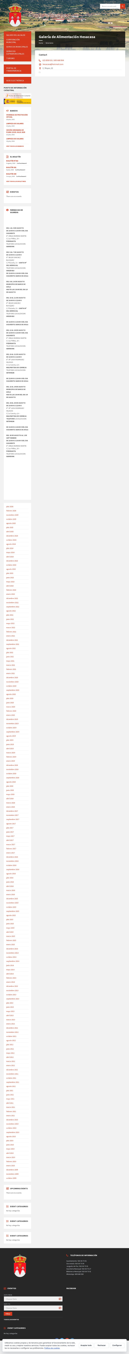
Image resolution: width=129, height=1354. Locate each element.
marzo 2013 (10, 1019)
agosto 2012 (11, 1040)
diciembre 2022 (12, 598)
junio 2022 (10, 619)
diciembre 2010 (12, 1120)
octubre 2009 (11, 1178)
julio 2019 (9, 740)
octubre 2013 (11, 994)
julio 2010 (9, 1140)
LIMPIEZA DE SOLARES (15, 123)
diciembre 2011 (12, 1070)
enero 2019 (10, 761)
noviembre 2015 (12, 903)
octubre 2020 (11, 686)
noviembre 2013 (12, 990)
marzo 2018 (10, 803)
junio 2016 (10, 882)
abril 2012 (9, 1057)
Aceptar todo (86, 1345)
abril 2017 (9, 840)
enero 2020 (10, 715)
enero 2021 (10, 673)
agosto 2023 (11, 569)
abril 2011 (9, 1103)
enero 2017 (10, 853)
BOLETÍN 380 (11, 174)
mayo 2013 (10, 1011)
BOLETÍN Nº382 (12, 161)
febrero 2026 (11, 511)
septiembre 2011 (12, 1082)
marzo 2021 (10, 665)
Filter (8, 1314)
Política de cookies (52, 1348)
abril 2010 (9, 1153)
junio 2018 (10, 790)
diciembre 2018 (12, 765)
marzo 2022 (10, 627)
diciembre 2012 (12, 1028)
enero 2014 (10, 982)
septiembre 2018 (12, 777)
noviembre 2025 (12, 515)
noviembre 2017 (12, 815)
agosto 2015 (11, 915)
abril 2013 (9, 1015)
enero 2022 (10, 636)
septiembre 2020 (12, 690)
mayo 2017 (10, 836)
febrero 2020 (11, 711)
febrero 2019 (11, 757)
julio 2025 (9, 527)
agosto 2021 (11, 648)
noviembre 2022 (12, 602)
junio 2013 (10, 1007)
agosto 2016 (11, 873)
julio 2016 (9, 878)
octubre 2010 (11, 1128)
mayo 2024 (10, 552)
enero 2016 (10, 894)
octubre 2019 (11, 727)
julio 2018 (9, 786)
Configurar (117, 1345)
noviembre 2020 (12, 682)
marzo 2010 (10, 1157)
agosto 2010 (11, 1136)
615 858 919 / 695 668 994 (53, 60)
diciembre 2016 (12, 857)
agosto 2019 (11, 736)
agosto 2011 (11, 1086)
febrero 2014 (11, 978)
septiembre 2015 (12, 911)
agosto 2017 (11, 823)
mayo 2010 (10, 1149)
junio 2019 (10, 744)
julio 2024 (9, 548)
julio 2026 (9, 506)
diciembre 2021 (12, 640)
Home (41, 43)
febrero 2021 (11, 669)
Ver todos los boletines (16, 181)
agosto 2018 (11, 782)
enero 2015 (10, 944)
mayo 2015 (10, 928)
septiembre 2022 (12, 607)
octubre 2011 (11, 1078)
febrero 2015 (11, 940)
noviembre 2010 (12, 1124)
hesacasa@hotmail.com (53, 64)
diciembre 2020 (12, 677)
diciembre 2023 (12, 561)
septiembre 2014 (12, 961)
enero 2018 (10, 807)
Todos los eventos (11, 1319)
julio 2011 (9, 1090)
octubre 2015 (11, 907)
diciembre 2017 (12, 811)
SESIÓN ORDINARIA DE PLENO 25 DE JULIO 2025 (15, 131)
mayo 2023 (10, 582)
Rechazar (102, 1345)
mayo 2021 (10, 661)
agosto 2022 (11, 611)
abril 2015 (9, 932)
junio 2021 (10, 657)
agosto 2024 (11, 544)
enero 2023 (10, 594)
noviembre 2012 (12, 1032)
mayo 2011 (10, 1099)
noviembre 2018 (12, 769)
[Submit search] (122, 6)
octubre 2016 (11, 865)
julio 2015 (9, 919)
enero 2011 (10, 1115)
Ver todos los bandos (15, 146)
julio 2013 (9, 1003)
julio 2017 (9, 828)
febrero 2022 (11, 632)
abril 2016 (9, 886)
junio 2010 (10, 1145)
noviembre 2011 (12, 1074)
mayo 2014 (10, 969)
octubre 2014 (11, 957)
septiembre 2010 (12, 1132)
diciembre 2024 (12, 536)
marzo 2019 (10, 752)
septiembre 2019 (12, 732)
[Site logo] (15, 26)
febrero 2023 (11, 590)
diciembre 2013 (12, 986)
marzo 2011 (10, 1107)
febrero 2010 (11, 1161)
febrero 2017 (11, 848)
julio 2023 (9, 573)
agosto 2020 (11, 694)
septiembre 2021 (12, 644)
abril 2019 (9, 748)
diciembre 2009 (12, 1170)
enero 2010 (10, 1165)
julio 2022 (9, 615)
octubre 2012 (11, 1036)
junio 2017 (10, 832)
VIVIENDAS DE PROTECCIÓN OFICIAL (17, 116)
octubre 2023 (11, 565)
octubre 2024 (11, 540)
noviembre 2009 (12, 1174)
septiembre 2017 (12, 819)
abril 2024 (9, 557)
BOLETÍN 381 (11, 167)
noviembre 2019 (12, 723)
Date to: (7, 1304)
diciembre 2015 (12, 898)
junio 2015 (10, 923)
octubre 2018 (11, 773)
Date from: (8, 1295)
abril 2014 (9, 974)
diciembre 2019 (12, 719)
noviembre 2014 (12, 953)
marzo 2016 (10, 890)
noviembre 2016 (12, 861)
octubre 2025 (11, 519)
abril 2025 (9, 531)
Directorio (49, 43)
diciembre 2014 (12, 949)
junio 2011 (10, 1095)
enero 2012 (10, 1065)
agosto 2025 (11, 523)
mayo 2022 (10, 623)
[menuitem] (17, 35)
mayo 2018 (10, 794)
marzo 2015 (10, 936)
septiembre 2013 (12, 999)
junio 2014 (10, 965)
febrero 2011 (11, 1111)
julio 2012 (9, 1044)
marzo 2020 (10, 707)
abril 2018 (9, 798)
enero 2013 (10, 1024)
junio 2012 (10, 1049)
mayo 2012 (10, 1053)
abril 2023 (9, 586)
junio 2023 (10, 577)
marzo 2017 (10, 844)
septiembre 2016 (12, 869)
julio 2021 (9, 652)
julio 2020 (9, 698)
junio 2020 (10, 702)
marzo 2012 (10, 1061)
